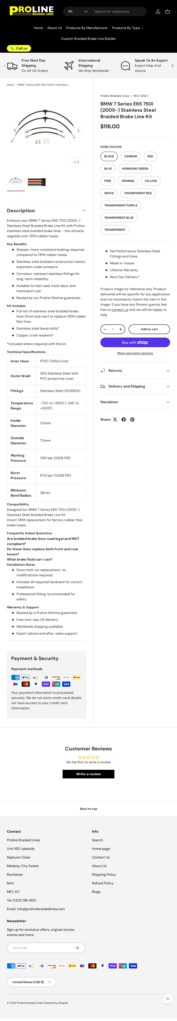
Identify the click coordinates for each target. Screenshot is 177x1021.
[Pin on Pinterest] (132, 419)
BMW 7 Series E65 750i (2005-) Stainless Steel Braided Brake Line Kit (44, 85)
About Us (99, 866)
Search (97, 840)
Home (10, 85)
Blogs (96, 891)
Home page (101, 848)
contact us (120, 309)
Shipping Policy (104, 874)
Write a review (88, 774)
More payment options (135, 353)
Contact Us (101, 857)
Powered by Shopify (56, 1003)
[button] (167, 11)
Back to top (88, 809)
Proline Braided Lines (114, 96)
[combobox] (105, 11)
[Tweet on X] (115, 419)
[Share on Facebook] (123, 419)
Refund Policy (103, 883)
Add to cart (149, 329)
